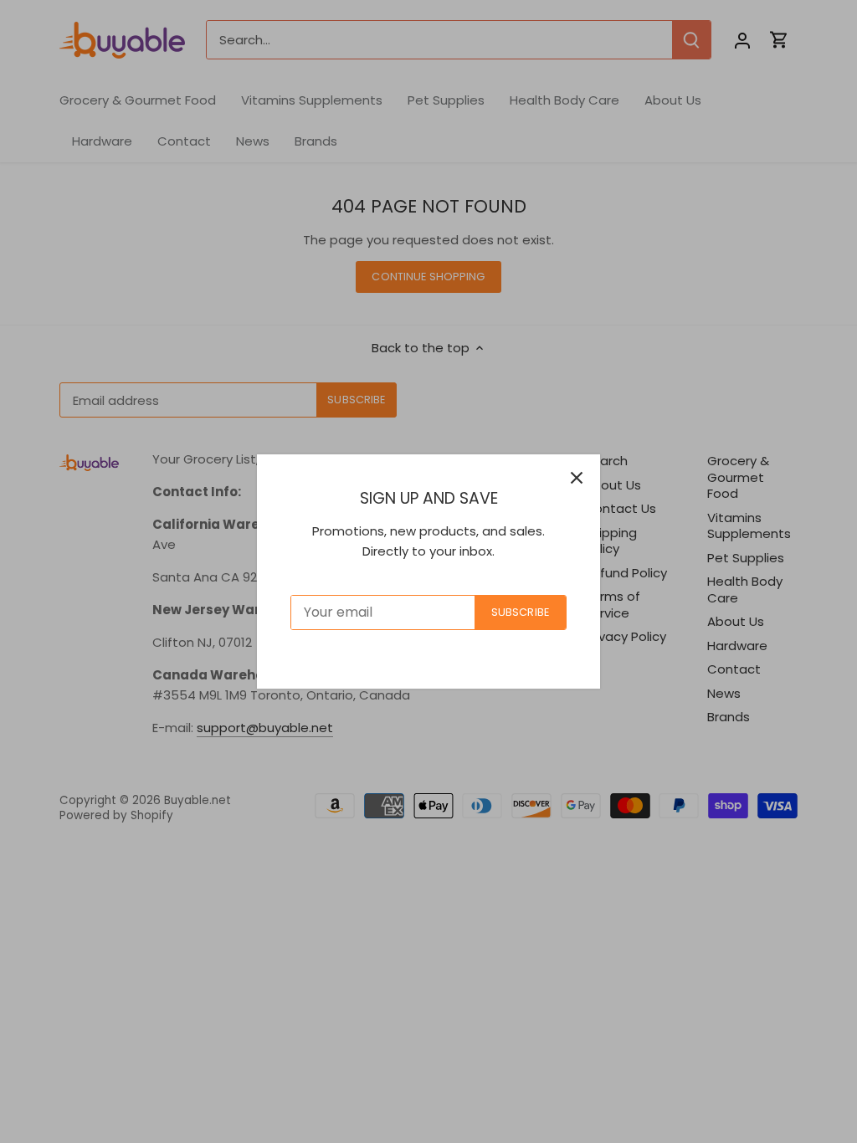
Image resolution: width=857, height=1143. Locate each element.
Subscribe (520, 612)
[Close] (576, 477)
